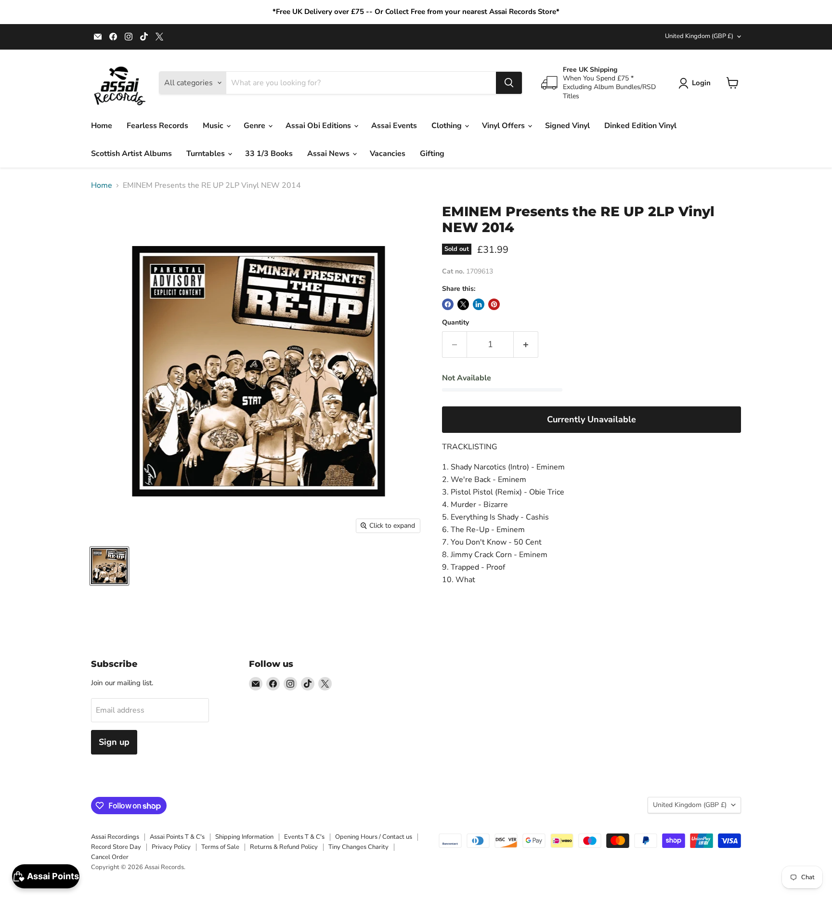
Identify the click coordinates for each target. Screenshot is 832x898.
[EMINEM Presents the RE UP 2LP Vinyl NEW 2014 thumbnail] (109, 566)
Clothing (447, 125)
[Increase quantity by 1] (526, 344)
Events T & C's (304, 837)
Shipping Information (244, 837)
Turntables (206, 153)
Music (214, 125)
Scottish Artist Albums (131, 153)
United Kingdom (699, 36)
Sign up (114, 742)
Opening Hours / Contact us (373, 837)
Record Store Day (116, 847)
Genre (255, 125)
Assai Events (394, 125)
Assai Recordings (115, 837)
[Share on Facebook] (448, 304)
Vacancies (387, 153)
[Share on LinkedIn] (478, 304)
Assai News (329, 153)
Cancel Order (110, 857)
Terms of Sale (220, 847)
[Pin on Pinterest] (494, 304)
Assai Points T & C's (177, 837)
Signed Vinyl (567, 125)
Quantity (455, 322)
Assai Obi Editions (319, 125)
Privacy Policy (171, 847)
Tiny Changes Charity (358, 847)
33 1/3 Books (269, 153)
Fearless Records (157, 125)
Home (101, 125)
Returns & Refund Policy (284, 847)
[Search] (509, 83)
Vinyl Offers (504, 125)
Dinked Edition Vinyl (640, 125)
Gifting (432, 153)
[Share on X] (463, 304)
